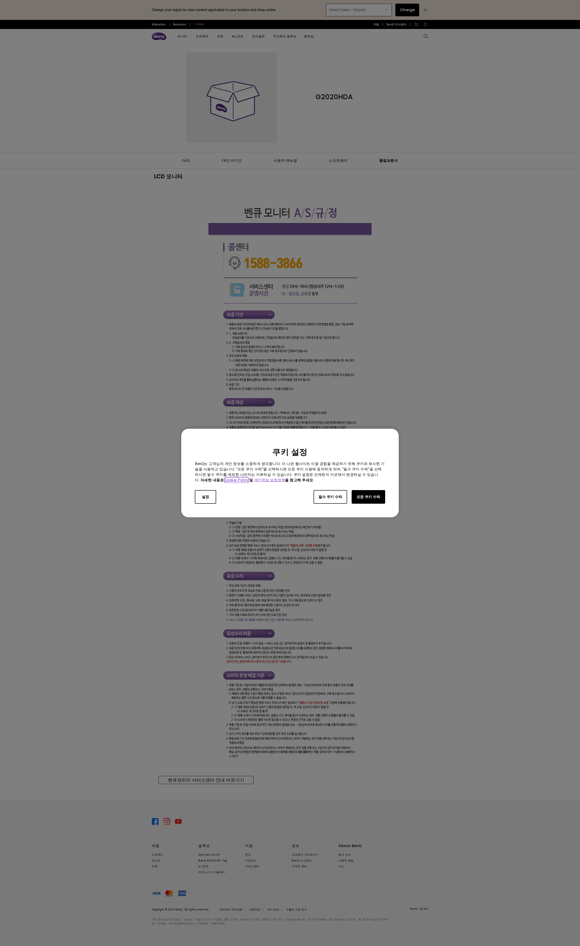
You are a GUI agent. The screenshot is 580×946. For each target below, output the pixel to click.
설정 (205, 496)
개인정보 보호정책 (269, 480)
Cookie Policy (237, 480)
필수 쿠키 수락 (330, 496)
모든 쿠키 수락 (368, 496)
